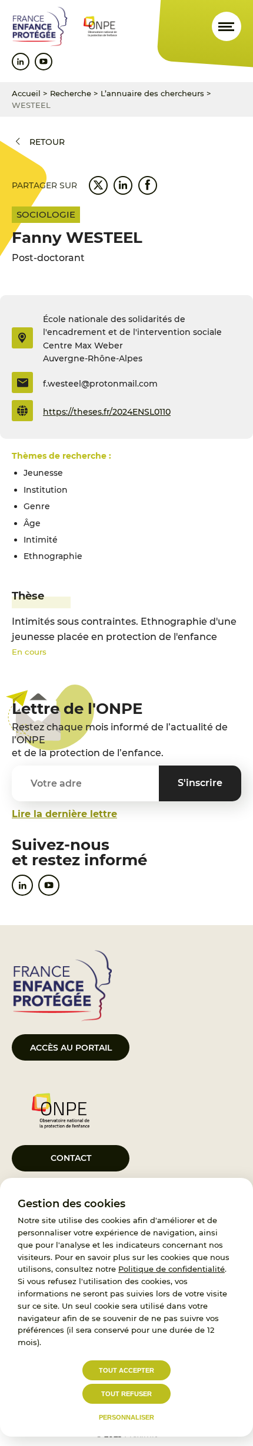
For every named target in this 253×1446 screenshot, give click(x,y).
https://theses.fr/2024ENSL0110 (107, 412)
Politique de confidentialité (171, 1269)
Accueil (26, 93)
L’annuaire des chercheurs (152, 93)
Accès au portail (71, 1047)
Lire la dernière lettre (64, 813)
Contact (71, 1158)
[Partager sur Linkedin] (123, 185)
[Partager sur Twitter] (98, 185)
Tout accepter (126, 1370)
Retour (47, 142)
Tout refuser (126, 1393)
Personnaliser (126, 1417)
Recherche (70, 93)
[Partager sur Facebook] (148, 185)
